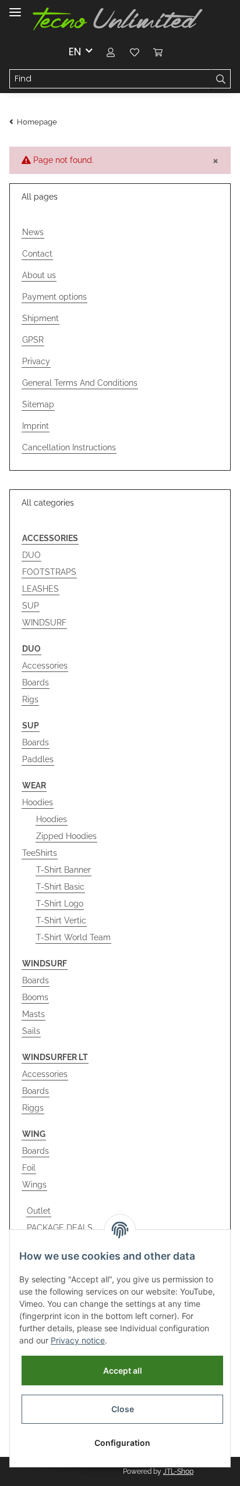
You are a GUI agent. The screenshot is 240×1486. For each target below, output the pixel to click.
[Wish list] (134, 51)
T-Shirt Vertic (61, 920)
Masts (33, 1014)
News (33, 232)
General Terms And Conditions (79, 383)
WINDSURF (44, 622)
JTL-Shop (178, 1471)
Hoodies (37, 802)
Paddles (38, 759)
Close (122, 1409)
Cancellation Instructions (69, 447)
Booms (35, 997)
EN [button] (75, 51)
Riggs (33, 1107)
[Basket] (158, 51)
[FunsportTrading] (117, 19)
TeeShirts (39, 853)
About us (39, 275)
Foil (29, 1167)
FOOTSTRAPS (49, 572)
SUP (30, 605)
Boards (35, 682)
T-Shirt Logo (59, 903)
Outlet (39, 1210)
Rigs (30, 699)
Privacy (36, 361)
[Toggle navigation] (15, 7)
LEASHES (40, 588)
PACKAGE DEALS (60, 1227)
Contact (37, 253)
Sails (31, 1031)
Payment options (54, 296)
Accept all (122, 1370)
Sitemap (38, 404)
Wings (34, 1184)
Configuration (122, 1443)
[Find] (221, 79)
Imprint (35, 426)
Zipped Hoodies (66, 836)
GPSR (33, 339)
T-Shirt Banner (63, 869)
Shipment (40, 318)
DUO (31, 555)
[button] (111, 51)
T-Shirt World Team (73, 937)
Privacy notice (78, 1340)
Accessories (45, 665)
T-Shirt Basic (60, 886)
